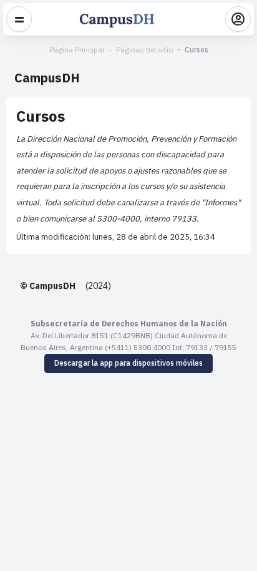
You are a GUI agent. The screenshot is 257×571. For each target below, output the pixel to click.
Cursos (196, 49)
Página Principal (76, 49)
